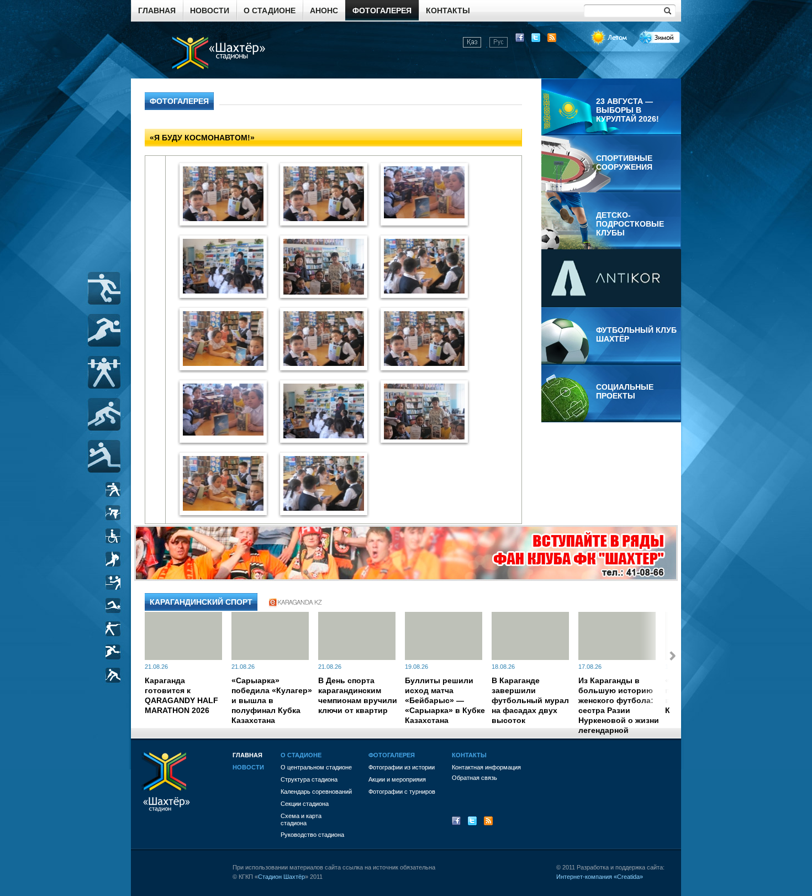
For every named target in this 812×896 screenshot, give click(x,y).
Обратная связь (474, 777)
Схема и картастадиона (301, 819)
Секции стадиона (305, 803)
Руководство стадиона (312, 834)
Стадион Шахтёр (281, 876)
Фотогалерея (382, 10)
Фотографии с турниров (401, 791)
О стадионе (270, 10)
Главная (157, 10)
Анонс (324, 10)
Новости (209, 10)
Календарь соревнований (316, 791)
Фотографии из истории (401, 767)
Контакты (448, 10)
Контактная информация (486, 767)
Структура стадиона (309, 779)
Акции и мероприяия (397, 779)
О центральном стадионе (316, 767)
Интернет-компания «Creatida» (599, 876)
